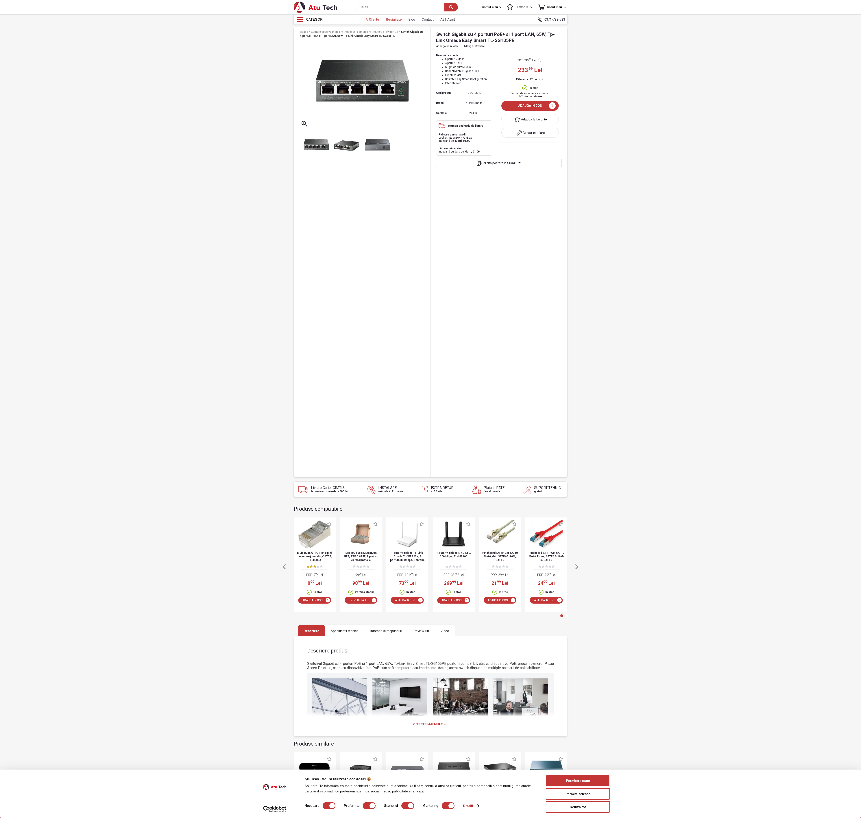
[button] (492, 7)
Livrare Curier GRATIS (329, 489)
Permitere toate (578, 781)
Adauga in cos (530, 105)
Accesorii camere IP (357, 31)
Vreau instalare (534, 133)
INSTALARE (390, 489)
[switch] (369, 805)
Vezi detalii (359, 600)
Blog (412, 19)
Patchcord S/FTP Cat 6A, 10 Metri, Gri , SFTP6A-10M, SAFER (500, 556)
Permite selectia (577, 794)
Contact (428, 19)
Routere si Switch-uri (385, 31)
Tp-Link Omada (473, 103)
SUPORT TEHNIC (547, 489)
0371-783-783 (554, 19)
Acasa (304, 31)
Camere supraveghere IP (326, 31)
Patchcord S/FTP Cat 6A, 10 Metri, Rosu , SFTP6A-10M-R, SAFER (546, 556)
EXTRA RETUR (442, 489)
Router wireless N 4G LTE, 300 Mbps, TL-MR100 (454, 554)
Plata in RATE (494, 489)
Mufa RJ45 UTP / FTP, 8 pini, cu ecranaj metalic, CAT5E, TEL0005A (314, 556)
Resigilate (394, 19)
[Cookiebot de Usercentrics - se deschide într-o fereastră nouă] (274, 809)
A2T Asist (447, 19)
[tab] (561, 615)
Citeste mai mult (428, 724)
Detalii (468, 806)
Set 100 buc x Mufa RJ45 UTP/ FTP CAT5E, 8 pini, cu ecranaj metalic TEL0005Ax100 (361, 556)
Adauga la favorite (534, 119)
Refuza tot (578, 807)
